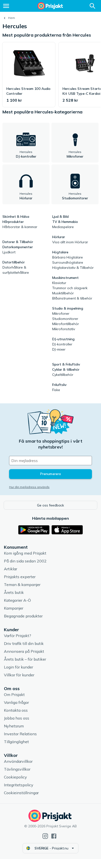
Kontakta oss (16, 710)
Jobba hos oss (16, 718)
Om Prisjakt (14, 694)
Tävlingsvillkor (17, 769)
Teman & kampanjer (22, 584)
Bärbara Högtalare (67, 257)
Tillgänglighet (16, 741)
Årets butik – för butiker (25, 659)
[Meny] (6, 6)
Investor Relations (20, 733)
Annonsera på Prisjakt (24, 651)
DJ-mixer (58, 349)
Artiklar (10, 568)
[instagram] (45, 836)
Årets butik (14, 592)
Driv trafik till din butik (24, 643)
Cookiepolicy (15, 777)
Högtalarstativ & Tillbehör (73, 267)
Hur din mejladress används (29, 487)
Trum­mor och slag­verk (70, 288)
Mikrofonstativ (63, 329)
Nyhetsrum (14, 725)
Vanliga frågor (16, 702)
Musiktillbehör (63, 293)
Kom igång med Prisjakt (25, 553)
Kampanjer (13, 608)
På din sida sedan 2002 (25, 561)
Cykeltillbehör (62, 374)
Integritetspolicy (18, 784)
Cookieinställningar (21, 792)
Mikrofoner (60, 313)
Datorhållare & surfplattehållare (15, 270)
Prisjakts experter (20, 576)
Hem (11, 18)
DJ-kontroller (62, 344)
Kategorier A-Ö (17, 600)
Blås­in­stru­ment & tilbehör (72, 298)
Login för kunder (18, 667)
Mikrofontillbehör (65, 324)
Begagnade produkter (23, 616)
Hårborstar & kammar (19, 227)
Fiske (56, 390)
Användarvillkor (18, 761)
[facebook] (53, 836)
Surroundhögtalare (67, 262)
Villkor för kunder (19, 674)
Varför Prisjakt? (17, 635)
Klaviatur (59, 283)
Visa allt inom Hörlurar (70, 242)
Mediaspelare (63, 227)
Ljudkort (8, 252)
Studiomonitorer (65, 318)
